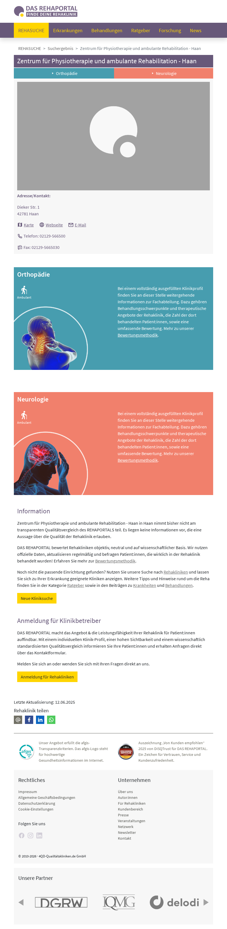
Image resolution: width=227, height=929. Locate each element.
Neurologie (166, 73)
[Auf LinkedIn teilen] (40, 720)
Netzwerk (125, 826)
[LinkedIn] (39, 835)
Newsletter (127, 832)
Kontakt (124, 838)
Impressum (27, 791)
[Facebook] (21, 835)
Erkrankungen (67, 30)
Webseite (54, 225)
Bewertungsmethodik (138, 335)
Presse (123, 814)
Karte (29, 225)
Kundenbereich (130, 809)
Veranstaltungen (131, 820)
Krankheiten (144, 585)
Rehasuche (31, 30)
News (196, 30)
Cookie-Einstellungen (35, 809)
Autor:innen (128, 797)
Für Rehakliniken (132, 803)
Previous (21, 902)
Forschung (170, 30)
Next (205, 902)
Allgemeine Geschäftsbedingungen (46, 797)
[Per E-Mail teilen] (18, 720)
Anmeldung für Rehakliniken (47, 677)
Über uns (125, 791)
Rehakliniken (176, 572)
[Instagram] (30, 835)
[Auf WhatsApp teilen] (51, 720)
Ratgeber (140, 30)
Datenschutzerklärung (36, 803)
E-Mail (80, 225)
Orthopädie (67, 73)
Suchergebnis (60, 48)
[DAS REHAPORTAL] (46, 10)
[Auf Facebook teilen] (29, 720)
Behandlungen (106, 30)
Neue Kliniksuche (37, 598)
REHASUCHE (29, 48)
